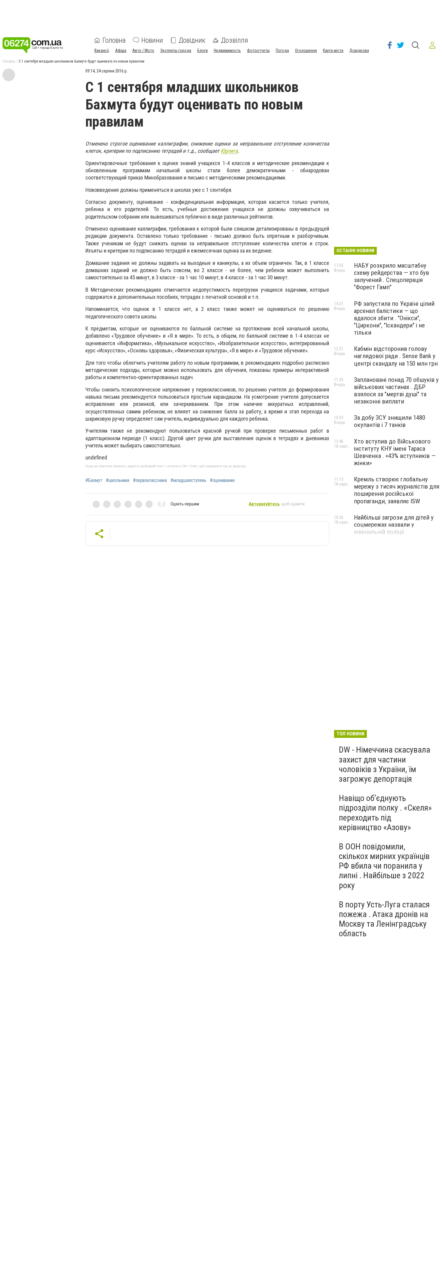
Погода (282, 50)
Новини (152, 40)
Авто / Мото (143, 50)
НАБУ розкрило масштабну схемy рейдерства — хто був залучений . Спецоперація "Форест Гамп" (391, 276)
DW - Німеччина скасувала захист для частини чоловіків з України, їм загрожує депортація (384, 764)
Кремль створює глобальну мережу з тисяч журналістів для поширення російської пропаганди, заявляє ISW (396, 490)
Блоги (202, 50)
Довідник (192, 40)
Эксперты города (175, 50)
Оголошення (306, 50)
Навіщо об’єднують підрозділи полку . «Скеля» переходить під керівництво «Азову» (385, 812)
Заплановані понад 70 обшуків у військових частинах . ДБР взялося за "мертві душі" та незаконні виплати (396, 390)
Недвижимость (227, 50)
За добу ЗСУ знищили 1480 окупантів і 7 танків (389, 421)
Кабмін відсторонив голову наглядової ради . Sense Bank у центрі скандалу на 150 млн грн (396, 356)
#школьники (117, 480)
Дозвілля (234, 40)
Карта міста (333, 50)
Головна (114, 40)
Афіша (120, 50)
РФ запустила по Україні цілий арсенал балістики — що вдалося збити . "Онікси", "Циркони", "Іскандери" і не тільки (394, 318)
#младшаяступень (188, 480)
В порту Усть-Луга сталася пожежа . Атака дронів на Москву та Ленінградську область (384, 919)
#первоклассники (150, 480)
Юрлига (229, 151)
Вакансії (101, 50)
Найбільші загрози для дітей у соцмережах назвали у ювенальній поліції (394, 524)
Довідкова (359, 50)
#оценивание (222, 480)
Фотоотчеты (258, 50)
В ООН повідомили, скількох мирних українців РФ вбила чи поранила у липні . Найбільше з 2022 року (384, 866)
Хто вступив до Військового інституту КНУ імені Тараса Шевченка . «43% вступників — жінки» (395, 452)
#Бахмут (93, 480)
